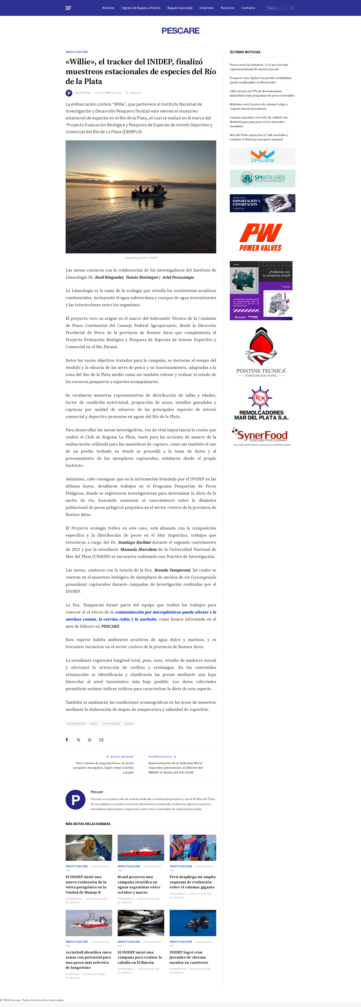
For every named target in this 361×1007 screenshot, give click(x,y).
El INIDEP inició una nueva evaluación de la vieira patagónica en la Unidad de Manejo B (86, 885)
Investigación (77, 52)
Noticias (108, 8)
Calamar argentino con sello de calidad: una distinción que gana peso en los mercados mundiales (258, 122)
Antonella (76, 898)
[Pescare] (180, 30)
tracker (129, 723)
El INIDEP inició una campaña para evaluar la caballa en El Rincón (140, 957)
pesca (94, 723)
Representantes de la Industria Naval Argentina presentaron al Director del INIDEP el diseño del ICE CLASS (176, 768)
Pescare (85, 93)
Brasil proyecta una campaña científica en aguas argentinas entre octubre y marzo (139, 885)
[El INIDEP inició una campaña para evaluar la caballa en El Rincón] (141, 923)
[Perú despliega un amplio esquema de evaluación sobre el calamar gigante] (193, 848)
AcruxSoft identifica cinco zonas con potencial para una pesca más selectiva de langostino (89, 960)
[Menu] (68, 8)
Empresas (207, 8)
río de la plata (111, 723)
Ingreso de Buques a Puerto (140, 8)
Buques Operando (179, 8)
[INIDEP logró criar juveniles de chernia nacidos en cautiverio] (193, 923)
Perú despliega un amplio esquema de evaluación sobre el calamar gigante (193, 882)
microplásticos (76, 723)
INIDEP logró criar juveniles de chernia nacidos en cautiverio (189, 957)
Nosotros (227, 8)
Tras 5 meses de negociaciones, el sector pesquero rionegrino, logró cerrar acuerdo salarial (104, 768)
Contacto (248, 8)
